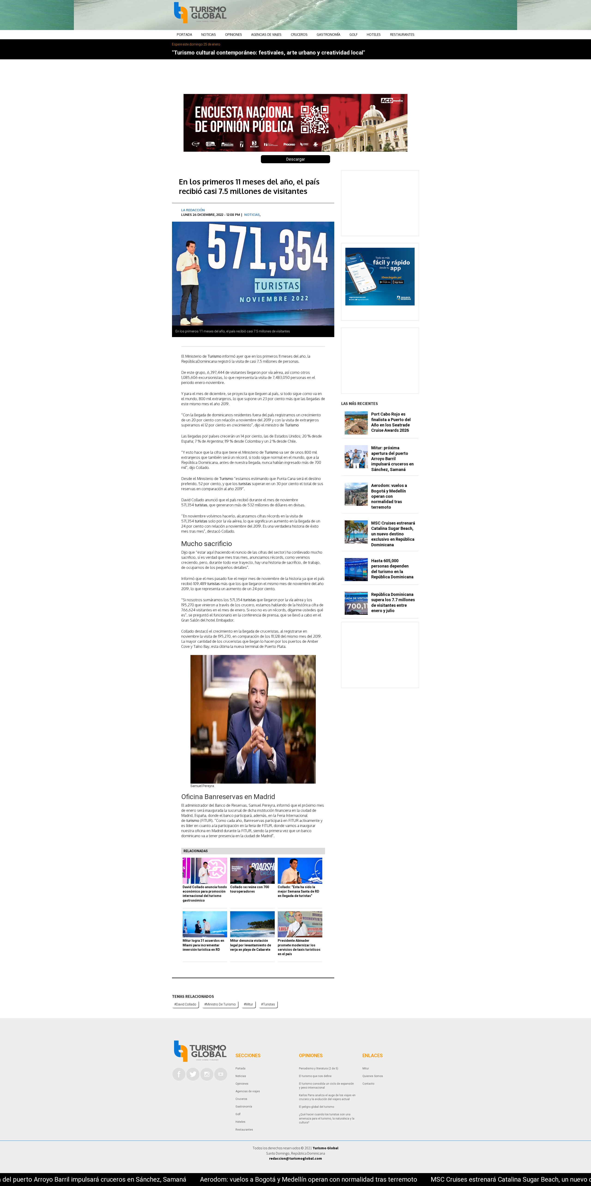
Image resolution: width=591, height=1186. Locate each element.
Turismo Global (325, 1148)
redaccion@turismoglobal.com (295, 1158)
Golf (354, 34)
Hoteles (374, 34)
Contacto (368, 1083)
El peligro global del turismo (316, 1106)
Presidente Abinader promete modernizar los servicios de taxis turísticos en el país (299, 947)
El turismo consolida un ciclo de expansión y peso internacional (326, 1085)
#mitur (248, 1004)
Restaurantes (402, 34)
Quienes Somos (372, 1076)
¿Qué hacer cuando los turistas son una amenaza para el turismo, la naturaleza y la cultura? (326, 1118)
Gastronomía (328, 34)
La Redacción (193, 210)
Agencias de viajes (266, 34)
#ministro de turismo (220, 1004)
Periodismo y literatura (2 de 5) (318, 1068)
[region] (333, 15)
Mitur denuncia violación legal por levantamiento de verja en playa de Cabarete (250, 945)
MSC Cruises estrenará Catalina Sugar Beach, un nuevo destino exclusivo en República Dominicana (442, 1179)
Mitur (365, 1068)
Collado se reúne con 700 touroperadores (249, 889)
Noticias (208, 34)
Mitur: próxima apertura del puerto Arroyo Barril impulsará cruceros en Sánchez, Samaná (392, 458)
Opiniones (233, 34)
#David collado (185, 1004)
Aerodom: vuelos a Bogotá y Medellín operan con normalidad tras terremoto (179, 1179)
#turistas (268, 1004)
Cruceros (299, 34)
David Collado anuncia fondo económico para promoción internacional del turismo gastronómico (205, 893)
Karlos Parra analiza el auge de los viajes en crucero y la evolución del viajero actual (327, 1097)
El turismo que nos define (315, 1076)
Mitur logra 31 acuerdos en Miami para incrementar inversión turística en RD (203, 945)
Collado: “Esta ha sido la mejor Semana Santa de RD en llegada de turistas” (298, 891)
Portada (184, 34)
